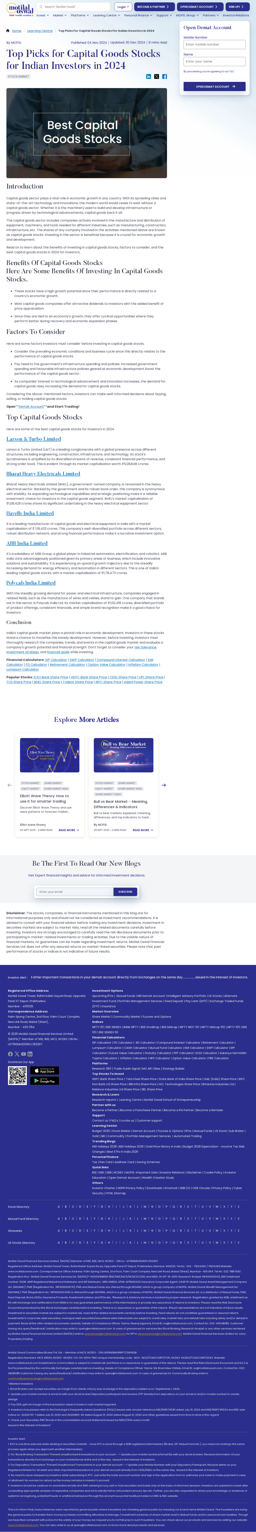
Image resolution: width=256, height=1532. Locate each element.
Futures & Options (170, 1131)
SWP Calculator (81, 660)
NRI (103, 1136)
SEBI (109, 1172)
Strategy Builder (174, 1069)
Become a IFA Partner (179, 1110)
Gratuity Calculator (158, 1053)
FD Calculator (36, 664)
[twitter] (17, 1055)
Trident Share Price (77, 682)
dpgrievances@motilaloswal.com (160, 1334)
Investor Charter (103, 1188)
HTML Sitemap (116, 1193)
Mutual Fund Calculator (166, 1048)
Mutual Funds (126, 996)
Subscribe (125, 891)
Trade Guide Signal (127, 1069)
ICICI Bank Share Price (50, 677)
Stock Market (121, 1131)
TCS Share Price (18, 682)
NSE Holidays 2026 (104, 1147)
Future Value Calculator (125, 1053)
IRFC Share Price (108, 682)
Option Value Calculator (106, 664)
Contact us (100, 1121)
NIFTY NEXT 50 (189, 1027)
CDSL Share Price (122, 677)
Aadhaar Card (124, 1162)
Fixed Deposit (174, 1001)
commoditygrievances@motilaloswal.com (36, 1378)
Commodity (115, 1136)
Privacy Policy (221, 1188)
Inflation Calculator (142, 664)
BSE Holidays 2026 (131, 1147)
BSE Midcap (169, 1027)
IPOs (188, 1131)
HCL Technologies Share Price (179, 1084)
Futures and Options (157, 1017)
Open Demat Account (197, 7)
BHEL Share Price (46, 682)
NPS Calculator (160, 1058)
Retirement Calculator (67, 664)
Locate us (127, 1121)
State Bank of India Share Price (180, 1079)
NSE (101, 1172)
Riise (157, 1069)
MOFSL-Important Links (142, 1172)
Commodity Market (126, 1017)
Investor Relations (172, 1172)
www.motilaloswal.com (23, 1525)
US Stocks (215, 996)
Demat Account (31, 406)
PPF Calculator (184, 1053)
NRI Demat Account (151, 996)
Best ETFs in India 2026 (122, 1152)
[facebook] (10, 1055)
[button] (41, 6)
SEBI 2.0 (185, 1188)
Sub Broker (236, 1131)
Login (122, 7)
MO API (147, 1069)
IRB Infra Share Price (142, 1084)
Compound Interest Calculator (120, 660)
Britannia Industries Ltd (218, 1084)
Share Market (101, 1017)
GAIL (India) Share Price (220, 1079)
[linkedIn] (30, 1055)
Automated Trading (188, 1136)
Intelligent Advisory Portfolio (186, 996)
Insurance (109, 1006)
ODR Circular (201, 1188)
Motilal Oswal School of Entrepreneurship (172, 1100)
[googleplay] (44, 1080)
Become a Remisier (209, 1110)
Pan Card (106, 1162)
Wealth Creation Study (158, 1178)
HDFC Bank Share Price (88, 677)
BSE (94, 1172)
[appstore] (44, 1070)
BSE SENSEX (113, 1027)
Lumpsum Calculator (22, 669)
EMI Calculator (194, 1048)
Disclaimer (194, 1172)
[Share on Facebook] (164, 76)
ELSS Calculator (206, 1053)
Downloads (154, 1188)
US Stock (221, 1131)
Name (188, 54)
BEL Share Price (152, 1089)
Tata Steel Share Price (141, 1079)
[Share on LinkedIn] (148, 76)
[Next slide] (164, 785)
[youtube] (23, 1055)
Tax (94, 1162)
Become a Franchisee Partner (140, 1110)
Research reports (104, 1100)
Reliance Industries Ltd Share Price (116, 1089)
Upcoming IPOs (102, 996)
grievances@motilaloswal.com (105, 1334)
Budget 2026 (101, 1131)
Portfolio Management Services (140, 1001)
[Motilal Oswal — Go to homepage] (20, 10)
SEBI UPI (234, 7)
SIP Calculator (55, 660)
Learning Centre (130, 1100)
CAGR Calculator (135, 1048)
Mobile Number (196, 37)
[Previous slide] (9, 785)
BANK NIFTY (131, 1027)
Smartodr (171, 1188)
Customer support (149, 1121)
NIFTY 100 (233, 1027)
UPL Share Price (150, 677)
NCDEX (118, 1172)
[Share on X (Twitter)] (156, 76)
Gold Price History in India (163, 1147)
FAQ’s (114, 1121)
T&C (231, 71)
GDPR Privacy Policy (130, 1188)
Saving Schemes (148, 1162)
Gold (95, 1136)
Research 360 (101, 1069)
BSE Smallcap (150, 1027)
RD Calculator (145, 1043)
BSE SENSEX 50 (108, 1032)
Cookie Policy (213, 1172)
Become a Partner (151, 7)
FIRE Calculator (218, 1058)
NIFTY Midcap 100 (213, 1027)
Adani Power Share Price (142, 682)
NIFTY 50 (98, 1027)
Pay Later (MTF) (197, 1001)
